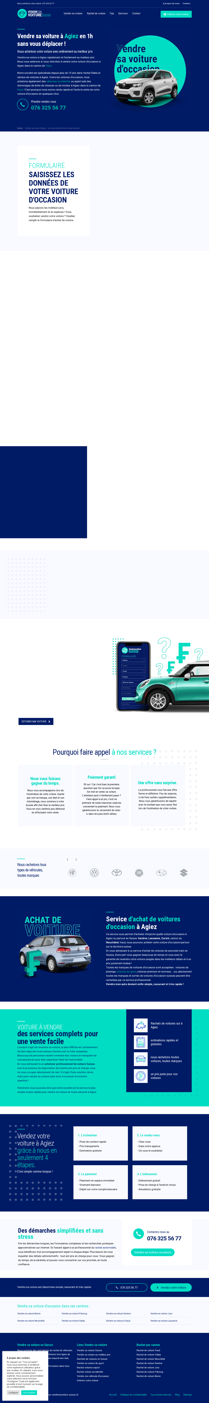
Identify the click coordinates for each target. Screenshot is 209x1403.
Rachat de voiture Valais (149, 1354)
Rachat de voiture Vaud (148, 1350)
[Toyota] (94, 873)
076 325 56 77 (48, 108)
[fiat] (117, 873)
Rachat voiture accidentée (90, 1371)
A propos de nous (171, 3)
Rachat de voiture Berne (149, 1376)
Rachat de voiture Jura (148, 1367)
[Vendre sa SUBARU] (139, 873)
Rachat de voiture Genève (149, 1363)
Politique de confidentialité (133, 1394)
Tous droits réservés (161, 1394)
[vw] (72, 873)
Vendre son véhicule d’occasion (93, 1376)
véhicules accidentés (58, 81)
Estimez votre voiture (87, 1380)
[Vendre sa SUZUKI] (161, 873)
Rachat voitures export (88, 1367)
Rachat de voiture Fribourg (150, 1371)
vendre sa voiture (57, 1092)
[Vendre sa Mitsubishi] (184, 873)
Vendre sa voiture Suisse (89, 1350)
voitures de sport (126, 971)
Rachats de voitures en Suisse (92, 1359)
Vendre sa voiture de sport (90, 1363)
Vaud (48, 65)
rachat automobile (105, 1247)
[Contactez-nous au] (138, 1233)
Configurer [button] (13, 1392)
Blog (177, 1394)
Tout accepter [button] (29, 1392)
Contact (186, 3)
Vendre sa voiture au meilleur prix (93, 1354)
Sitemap (187, 1394)
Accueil (113, 1394)
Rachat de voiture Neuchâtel (151, 1359)
